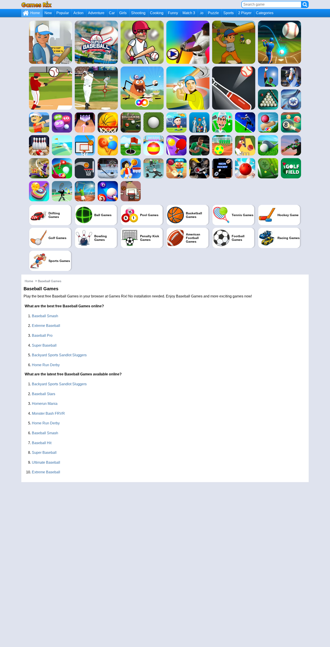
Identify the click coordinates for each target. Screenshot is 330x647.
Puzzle (213, 13)
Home (35, 13)
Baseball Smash (45, 316)
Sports (228, 13)
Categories (264, 13)
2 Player (244, 13)
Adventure (96, 13)
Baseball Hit (41, 443)
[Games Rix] (36, 4)
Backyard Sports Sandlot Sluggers (59, 355)
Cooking (156, 13)
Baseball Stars (43, 394)
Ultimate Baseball (46, 462)
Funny (173, 13)
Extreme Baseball (46, 326)
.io (201, 13)
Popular (62, 13)
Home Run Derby (46, 365)
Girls (123, 13)
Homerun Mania (44, 403)
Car (112, 13)
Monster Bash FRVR (48, 413)
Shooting (138, 13)
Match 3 (189, 13)
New (48, 13)
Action (78, 13)
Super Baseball (44, 345)
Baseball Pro (42, 335)
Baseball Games (49, 281)
